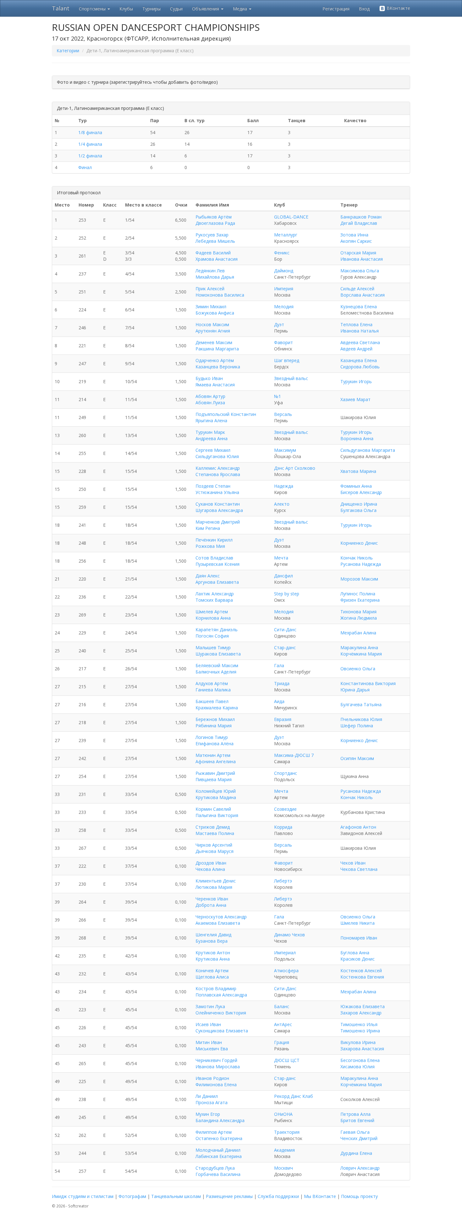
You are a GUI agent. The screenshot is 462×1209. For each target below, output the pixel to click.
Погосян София (212, 636)
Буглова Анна (354, 953)
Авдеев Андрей (356, 349)
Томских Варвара (214, 600)
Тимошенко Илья (358, 1024)
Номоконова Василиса (219, 295)
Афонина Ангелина (215, 761)
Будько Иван (209, 378)
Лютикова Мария (213, 887)
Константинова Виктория (368, 683)
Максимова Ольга (359, 271)
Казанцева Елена (358, 360)
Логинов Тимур (211, 737)
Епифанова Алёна (214, 743)
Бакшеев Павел (211, 701)
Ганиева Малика (213, 690)
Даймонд (283, 271)
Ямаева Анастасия (215, 385)
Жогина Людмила (358, 618)
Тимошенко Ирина (360, 1031)
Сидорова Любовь (360, 367)
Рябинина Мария (213, 726)
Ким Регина (207, 528)
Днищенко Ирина (358, 504)
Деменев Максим (213, 342)
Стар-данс (285, 647)
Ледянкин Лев (210, 271)
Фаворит (283, 342)
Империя (283, 289)
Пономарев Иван (358, 938)
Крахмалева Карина (216, 708)
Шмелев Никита (357, 923)
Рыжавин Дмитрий (215, 773)
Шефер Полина (356, 726)
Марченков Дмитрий (217, 522)
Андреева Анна (211, 438)
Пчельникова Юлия (361, 719)
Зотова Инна (354, 235)
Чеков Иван (353, 863)
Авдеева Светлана (360, 342)
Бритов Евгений (357, 1120)
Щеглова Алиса (212, 977)
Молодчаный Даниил (217, 1150)
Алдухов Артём (211, 683)
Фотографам (132, 1196)
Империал (285, 953)
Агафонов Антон (358, 827)
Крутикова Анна (212, 959)
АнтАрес (283, 1024)
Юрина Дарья (355, 690)
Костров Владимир (215, 988)
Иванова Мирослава (217, 1067)
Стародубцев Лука (215, 1168)
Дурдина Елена (356, 1153)
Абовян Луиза (210, 403)
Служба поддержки (278, 1196)
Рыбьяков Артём (213, 217)
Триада (281, 683)
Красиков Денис (357, 959)
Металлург (285, 235)
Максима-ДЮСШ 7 (294, 755)
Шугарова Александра (219, 510)
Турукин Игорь (356, 381)
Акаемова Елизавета (217, 923)
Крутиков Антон (212, 953)
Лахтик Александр (214, 594)
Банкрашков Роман (361, 217)
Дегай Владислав (358, 223)
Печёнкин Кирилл (214, 540)
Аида (279, 701)
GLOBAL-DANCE (291, 217)
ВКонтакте (397, 8)
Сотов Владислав (214, 558)
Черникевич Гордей (216, 1060)
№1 (277, 396)
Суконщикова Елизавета (221, 1031)
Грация (281, 1042)
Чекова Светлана (358, 869)
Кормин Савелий (213, 809)
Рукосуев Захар (211, 235)
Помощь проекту (359, 1196)
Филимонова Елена (216, 1084)
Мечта (281, 558)
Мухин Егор (207, 1114)
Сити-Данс (285, 630)
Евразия (282, 719)
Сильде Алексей (357, 289)
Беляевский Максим (216, 665)
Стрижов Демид (212, 827)
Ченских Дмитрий (358, 1138)
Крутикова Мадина (215, 797)
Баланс (281, 1006)
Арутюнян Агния (212, 331)
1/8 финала (90, 132)
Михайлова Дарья (214, 277)
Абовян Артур (210, 396)
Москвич (283, 1168)
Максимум (285, 450)
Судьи (176, 9)
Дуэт (279, 324)
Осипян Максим (357, 758)
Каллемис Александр (217, 468)
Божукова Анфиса (214, 313)
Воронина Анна (356, 438)
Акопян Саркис (356, 241)
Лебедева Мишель (215, 241)
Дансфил (283, 576)
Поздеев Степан (212, 486)
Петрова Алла (355, 1114)
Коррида (283, 827)
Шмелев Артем (211, 612)
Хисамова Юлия (357, 1067)
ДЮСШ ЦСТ (287, 1060)
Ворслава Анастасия (362, 295)
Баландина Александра (220, 1120)
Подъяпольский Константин (225, 414)
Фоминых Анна (356, 486)
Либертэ (283, 881)
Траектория (287, 1132)
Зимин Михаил (210, 306)
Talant (60, 8)
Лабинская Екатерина (218, 1156)
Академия (284, 1150)
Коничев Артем (211, 970)
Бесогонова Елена (360, 1060)
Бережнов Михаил (215, 719)
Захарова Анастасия (362, 1049)
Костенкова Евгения (362, 977)
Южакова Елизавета (362, 1006)
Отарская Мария (358, 253)
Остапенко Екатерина (218, 1138)
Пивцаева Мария (213, 779)
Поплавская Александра (221, 995)
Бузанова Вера (211, 941)
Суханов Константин (217, 504)
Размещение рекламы (229, 1196)
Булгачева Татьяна (361, 704)
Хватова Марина (358, 471)
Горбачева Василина (217, 1174)
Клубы (126, 9)
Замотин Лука (210, 1006)
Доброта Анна (210, 905)
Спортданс (285, 773)
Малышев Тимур (213, 647)
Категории (68, 51)
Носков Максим (212, 324)
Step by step (286, 594)
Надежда (283, 486)
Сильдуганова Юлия (217, 456)
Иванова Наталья (359, 331)
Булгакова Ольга (358, 510)
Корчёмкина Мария (361, 654)
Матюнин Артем (212, 755)
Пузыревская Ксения (217, 564)
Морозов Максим (359, 579)
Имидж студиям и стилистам (82, 1196)
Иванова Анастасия (361, 259)
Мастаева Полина (214, 833)
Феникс (281, 253)
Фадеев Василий (213, 253)
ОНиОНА (283, 1114)
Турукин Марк (210, 432)
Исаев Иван (208, 1024)
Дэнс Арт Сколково (294, 468)
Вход (364, 9)
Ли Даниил (206, 1096)
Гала (279, 665)
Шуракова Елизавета (218, 654)
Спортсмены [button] (93, 9)
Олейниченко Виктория (220, 1013)
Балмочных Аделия (215, 672)
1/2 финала (90, 156)
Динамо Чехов (289, 935)
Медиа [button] (240, 9)
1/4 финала (90, 144)
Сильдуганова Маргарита (367, 450)
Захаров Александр (361, 1013)
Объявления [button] (206, 9)
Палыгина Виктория (216, 815)
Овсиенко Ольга (357, 669)
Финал (85, 167)
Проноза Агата (211, 1102)
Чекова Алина (210, 869)
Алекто (281, 504)
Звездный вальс (291, 378)
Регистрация (335, 9)
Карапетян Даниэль (216, 630)
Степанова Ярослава (217, 474)
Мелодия (284, 306)
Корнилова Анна (213, 618)
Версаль (283, 414)
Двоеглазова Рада (215, 223)
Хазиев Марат (355, 399)
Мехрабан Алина (358, 633)
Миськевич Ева (211, 1049)
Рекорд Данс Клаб (293, 1096)
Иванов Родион (212, 1078)
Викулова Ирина (358, 1042)
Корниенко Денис (359, 543)
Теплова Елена (356, 324)
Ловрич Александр (360, 1168)
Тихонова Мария (358, 612)
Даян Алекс (207, 576)
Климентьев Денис (215, 881)
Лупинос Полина (357, 594)
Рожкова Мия (210, 546)
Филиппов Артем (213, 1132)
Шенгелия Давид (213, 935)
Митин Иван (208, 1042)
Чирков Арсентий (213, 845)
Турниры (151, 9)
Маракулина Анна (359, 647)
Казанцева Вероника (217, 367)
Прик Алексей (209, 289)
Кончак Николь (356, 558)
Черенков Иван (211, 899)
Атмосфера (286, 970)
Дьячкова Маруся (214, 851)
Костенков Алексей (361, 970)
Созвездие (285, 809)
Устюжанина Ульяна (217, 492)
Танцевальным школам (176, 1196)
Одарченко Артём (214, 360)
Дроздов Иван (210, 863)
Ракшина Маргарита (217, 349)
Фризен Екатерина (360, 600)
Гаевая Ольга (355, 1132)
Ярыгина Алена (211, 420)
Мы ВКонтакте (320, 1196)
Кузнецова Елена (358, 306)
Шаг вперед (286, 360)
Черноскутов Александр (221, 917)
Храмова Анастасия (216, 259)
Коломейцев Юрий (215, 791)
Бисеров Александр (361, 492)
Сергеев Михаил (212, 450)
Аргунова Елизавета (217, 582)
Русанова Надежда (360, 564)
